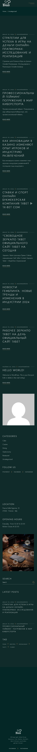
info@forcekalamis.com (21, 688)
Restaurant (6, 455)
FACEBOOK (12, 748)
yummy (12, 647)
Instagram (29, 472)
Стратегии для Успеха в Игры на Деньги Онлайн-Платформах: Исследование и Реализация (17, 47)
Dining (5, 448)
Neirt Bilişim (15, 741)
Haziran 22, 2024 (9, 366)
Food (4, 644)
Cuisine (5, 444)
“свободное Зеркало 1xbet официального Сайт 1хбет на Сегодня (15, 243)
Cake (4, 440)
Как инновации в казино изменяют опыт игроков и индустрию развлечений (18, 148)
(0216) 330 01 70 (21, 686)
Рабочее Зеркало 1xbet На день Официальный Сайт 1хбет (17, 336)
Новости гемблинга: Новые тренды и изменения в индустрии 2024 (17, 294)
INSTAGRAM (24, 748)
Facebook (17, 472)
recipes (12, 644)
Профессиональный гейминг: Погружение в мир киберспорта (18, 98)
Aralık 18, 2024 (8, 34)
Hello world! (13, 370)
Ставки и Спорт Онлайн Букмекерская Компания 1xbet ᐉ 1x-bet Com (18, 199)
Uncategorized (22, 34)
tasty (5, 647)
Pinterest (6, 472)
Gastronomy (7, 452)
